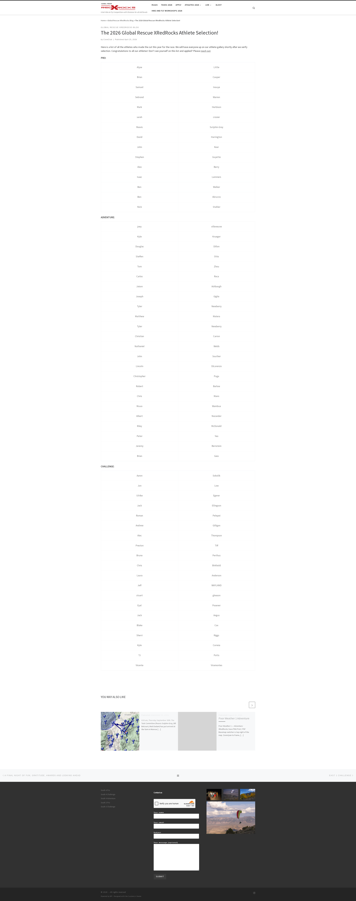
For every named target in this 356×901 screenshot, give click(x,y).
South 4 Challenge (108, 794)
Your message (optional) (166, 842)
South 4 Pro (105, 790)
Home (103, 20)
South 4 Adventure (108, 798)
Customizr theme (134, 896)
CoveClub (107, 40)
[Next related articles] (252, 705)
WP (111, 896)
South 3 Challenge (108, 806)
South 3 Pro (105, 802)
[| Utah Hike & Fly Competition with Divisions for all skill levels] (118, 6)
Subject (157, 832)
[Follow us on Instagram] (254, 893)
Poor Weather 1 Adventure (234, 718)
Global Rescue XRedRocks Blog (120, 20)
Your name (159, 812)
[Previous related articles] (245, 705)
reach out (206, 50)
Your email (159, 822)
